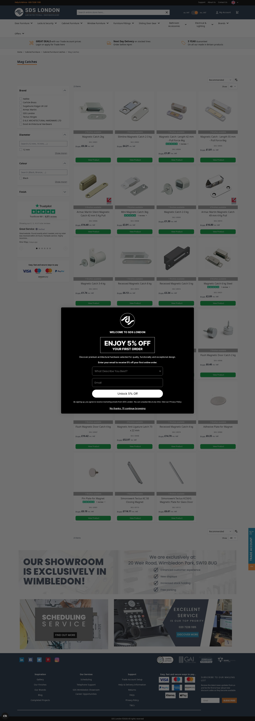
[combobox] (127, 371)
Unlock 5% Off (127, 393)
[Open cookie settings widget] (5, 716)
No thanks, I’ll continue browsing (128, 408)
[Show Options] (160, 371)
